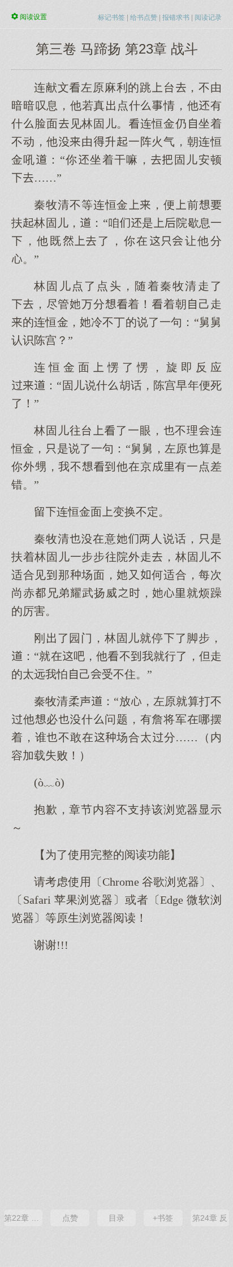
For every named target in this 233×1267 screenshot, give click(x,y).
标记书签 (111, 17)
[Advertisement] (116, 1080)
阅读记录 (208, 17)
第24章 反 (209, 1217)
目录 (116, 1217)
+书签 (163, 1217)
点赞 (70, 1217)
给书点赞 (143, 17)
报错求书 (175, 17)
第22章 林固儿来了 (23, 1217)
